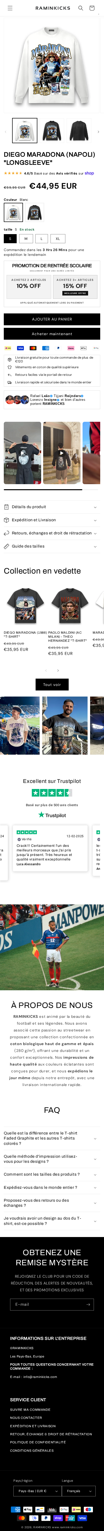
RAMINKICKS (42, 1527)
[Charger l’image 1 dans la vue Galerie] (24, 130)
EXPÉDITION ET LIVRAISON (33, 1426)
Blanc (13, 212)
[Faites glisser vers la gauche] (5, 131)
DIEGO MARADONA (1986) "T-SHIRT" (25, 634)
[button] (10, 8)
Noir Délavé (34, 212)
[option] (50, 848)
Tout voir (52, 684)
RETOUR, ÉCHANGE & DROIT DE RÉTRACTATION (51, 1434)
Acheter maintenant (52, 333)
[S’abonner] (88, 1305)
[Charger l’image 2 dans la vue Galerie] (52, 130)
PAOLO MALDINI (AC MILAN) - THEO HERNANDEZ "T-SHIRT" (67, 637)
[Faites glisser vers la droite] (98, 131)
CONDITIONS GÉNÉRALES (32, 1450)
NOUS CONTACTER (26, 1418)
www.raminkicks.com (67, 1527)
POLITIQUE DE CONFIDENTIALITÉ (38, 1442)
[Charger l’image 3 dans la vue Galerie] (79, 130)
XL (58, 238)
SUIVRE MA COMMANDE (30, 1410)
